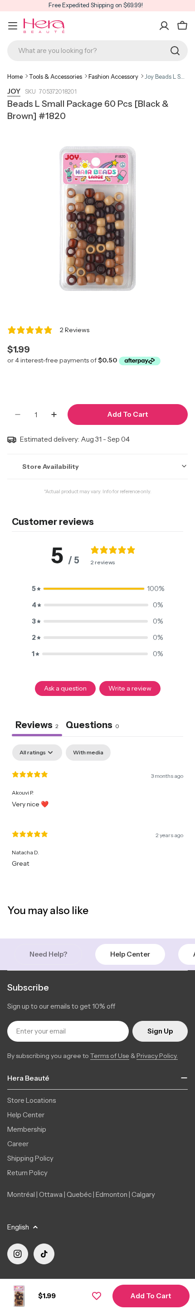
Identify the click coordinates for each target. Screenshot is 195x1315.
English (18, 1227)
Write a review (129, 688)
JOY (13, 91)
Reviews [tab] (36, 724)
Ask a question (65, 688)
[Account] (164, 25)
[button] (97, 588)
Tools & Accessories (55, 76)
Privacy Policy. (157, 1056)
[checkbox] (88, 752)
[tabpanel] (97, 810)
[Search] (175, 50)
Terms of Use (109, 1056)
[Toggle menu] (12, 25)
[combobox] (97, 50)
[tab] (92, 726)
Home (15, 76)
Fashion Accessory (113, 76)
